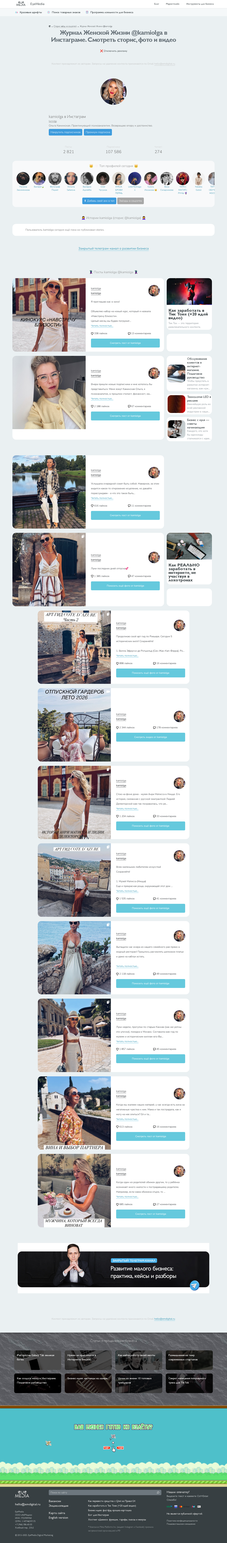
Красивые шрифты (31, 12)
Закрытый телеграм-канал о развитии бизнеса (113, 248)
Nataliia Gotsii (198, 188)
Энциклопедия (58, 1505)
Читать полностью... (102, 325)
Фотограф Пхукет (55, 188)
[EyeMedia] (22, 1493)
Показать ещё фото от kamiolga (125, 585)
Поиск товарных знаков (66, 12)
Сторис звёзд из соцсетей (65, 26)
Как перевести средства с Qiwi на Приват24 (111, 1501)
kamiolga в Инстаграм (67, 116)
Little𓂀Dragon (134, 188)
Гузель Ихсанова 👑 (151, 188)
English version (58, 1517)
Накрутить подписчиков (66, 132)
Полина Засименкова (23, 188)
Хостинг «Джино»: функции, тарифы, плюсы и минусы (117, 1519)
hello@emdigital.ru (164, 63)
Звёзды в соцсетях (130, 201)
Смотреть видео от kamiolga (150, 737)
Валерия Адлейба (87, 188)
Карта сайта (57, 1513)
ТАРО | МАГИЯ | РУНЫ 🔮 (182, 190)
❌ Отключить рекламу (113, 51)
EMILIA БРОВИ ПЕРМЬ (119, 190)
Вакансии (55, 1501)
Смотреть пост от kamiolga (125, 343)
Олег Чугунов (103, 188)
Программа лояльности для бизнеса (111, 12)
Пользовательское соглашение (181, 1524)
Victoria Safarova (71, 188)
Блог (156, 3)
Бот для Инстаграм (98, 1514)
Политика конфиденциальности (182, 1521)
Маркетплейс (172, 3)
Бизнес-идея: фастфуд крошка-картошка (109, 1510)
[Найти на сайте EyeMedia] (158, 1492)
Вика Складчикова (166, 188)
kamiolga (53, 121)
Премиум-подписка (98, 132)
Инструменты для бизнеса (200, 3)
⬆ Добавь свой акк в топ (99, 201)
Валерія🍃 (39, 186)
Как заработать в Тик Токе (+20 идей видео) (112, 1505)
